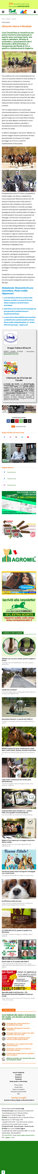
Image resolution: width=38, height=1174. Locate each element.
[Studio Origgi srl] (19, 514)
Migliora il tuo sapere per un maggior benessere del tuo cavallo (18, 841)
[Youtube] (27, 437)
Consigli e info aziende (12, 633)
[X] (12, 421)
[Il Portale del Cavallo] (14, 11)
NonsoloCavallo (11, 472)
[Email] (25, 421)
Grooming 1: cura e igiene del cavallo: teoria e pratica (19, 1044)
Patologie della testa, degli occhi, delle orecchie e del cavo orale (20, 1034)
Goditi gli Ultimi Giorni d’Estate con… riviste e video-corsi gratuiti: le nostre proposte (17, 811)
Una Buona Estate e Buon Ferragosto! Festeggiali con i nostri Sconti (18, 872)
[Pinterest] (17, 421)
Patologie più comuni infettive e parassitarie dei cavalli (18, 1024)
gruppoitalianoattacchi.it (11, 354)
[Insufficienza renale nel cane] (19, 889)
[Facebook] (8, 421)
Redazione (18, 1077)
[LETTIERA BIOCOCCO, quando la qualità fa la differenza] (19, 918)
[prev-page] (3, 1004)
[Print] (29, 421)
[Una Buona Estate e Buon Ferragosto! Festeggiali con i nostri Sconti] (19, 859)
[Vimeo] (22, 437)
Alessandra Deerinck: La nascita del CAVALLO (17, 719)
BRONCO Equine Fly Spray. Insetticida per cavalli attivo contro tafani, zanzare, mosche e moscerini (19, 749)
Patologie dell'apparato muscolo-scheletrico (18, 1029)
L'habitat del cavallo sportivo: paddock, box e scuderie (20, 1054)
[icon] (34, 12)
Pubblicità (18, 1079)
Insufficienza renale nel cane (11, 901)
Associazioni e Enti (20, 426)
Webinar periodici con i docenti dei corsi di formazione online (20, 1059)
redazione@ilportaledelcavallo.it (25, 1135)
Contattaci (18, 1074)
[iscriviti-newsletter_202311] (19, 621)
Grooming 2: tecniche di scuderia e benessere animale (18, 1049)
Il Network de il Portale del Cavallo (19, 379)
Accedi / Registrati (18, 1072)
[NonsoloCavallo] (4, 472)
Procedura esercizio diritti (18, 1091)
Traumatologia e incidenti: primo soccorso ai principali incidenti (18, 1038)
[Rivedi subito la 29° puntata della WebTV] (19, 949)
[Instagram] (10, 437)
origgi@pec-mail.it (10, 1137)
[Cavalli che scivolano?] (19, 678)
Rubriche (8, 19)
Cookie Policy (18, 1087)
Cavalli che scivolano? (9, 690)
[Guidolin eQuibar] (19, 540)
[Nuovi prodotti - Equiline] (19, 409)
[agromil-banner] (19, 567)
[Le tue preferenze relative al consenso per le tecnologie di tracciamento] (3, 1172)
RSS (18, 1094)
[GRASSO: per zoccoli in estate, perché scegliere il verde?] (19, 647)
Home (3, 19)
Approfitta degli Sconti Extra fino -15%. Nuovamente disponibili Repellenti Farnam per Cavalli (17, 994)
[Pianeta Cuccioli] (4, 478)
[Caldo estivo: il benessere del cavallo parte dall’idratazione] (19, 768)
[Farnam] (19, 594)
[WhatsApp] (21, 421)
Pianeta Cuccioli (11, 478)
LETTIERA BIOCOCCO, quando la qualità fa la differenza (17, 931)
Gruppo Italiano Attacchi (19, 348)
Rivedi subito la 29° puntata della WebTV (15, 961)
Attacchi (14, 19)
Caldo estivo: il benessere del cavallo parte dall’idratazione (16, 780)
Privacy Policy (18, 1085)
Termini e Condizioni (18, 1089)
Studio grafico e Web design (18, 1081)
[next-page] (6, 1004)
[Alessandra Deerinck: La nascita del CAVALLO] (19, 707)
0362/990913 (8, 1135)
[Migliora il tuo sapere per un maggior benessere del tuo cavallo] (19, 828)
